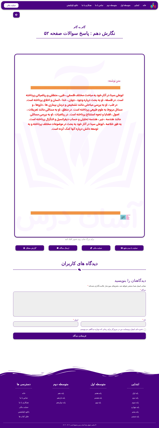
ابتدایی (136, 5)
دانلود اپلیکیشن (72, 5)
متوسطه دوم (112, 5)
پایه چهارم (135, 407)
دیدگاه (143, 290)
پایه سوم (135, 403)
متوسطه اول (125, 5)
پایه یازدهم (61, 398)
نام (144, 320)
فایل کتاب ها (24, 417)
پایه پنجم (135, 412)
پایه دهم (61, 393)
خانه (144, 5)
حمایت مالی (23, 407)
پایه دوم (135, 398)
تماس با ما (99, 5)
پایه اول (135, 393)
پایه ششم (135, 417)
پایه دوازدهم (61, 403)
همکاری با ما (86, 5)
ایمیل (75, 320)
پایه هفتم (98, 393)
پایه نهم (98, 403)
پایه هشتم (98, 398)
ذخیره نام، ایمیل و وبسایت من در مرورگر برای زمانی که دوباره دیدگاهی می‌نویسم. (111, 329)
